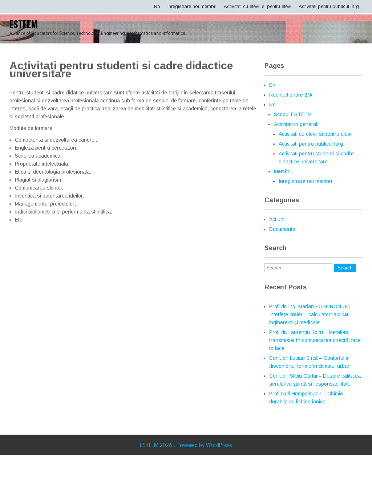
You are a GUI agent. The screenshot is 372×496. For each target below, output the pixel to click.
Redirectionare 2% (290, 95)
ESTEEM (23, 24)
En (272, 85)
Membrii (283, 171)
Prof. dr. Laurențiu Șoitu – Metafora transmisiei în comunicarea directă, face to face (315, 340)
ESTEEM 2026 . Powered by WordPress (186, 445)
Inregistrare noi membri (192, 6)
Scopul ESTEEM (293, 114)
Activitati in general (295, 124)
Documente (282, 229)
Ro (157, 6)
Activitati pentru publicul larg (329, 6)
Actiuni (276, 219)
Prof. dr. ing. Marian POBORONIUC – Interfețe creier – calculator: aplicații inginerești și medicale (311, 314)
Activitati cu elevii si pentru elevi (257, 6)
